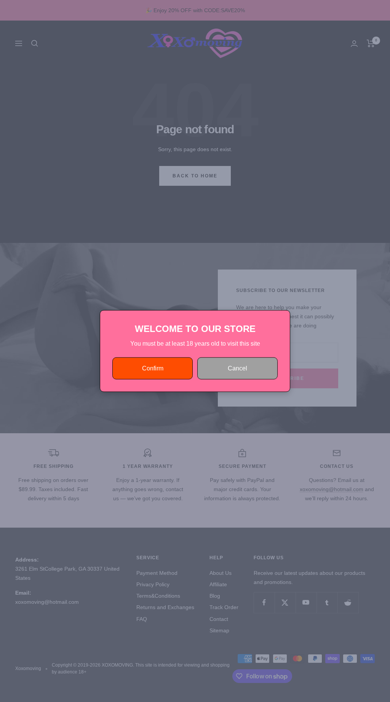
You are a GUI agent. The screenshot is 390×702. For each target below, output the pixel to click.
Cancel (237, 368)
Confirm (152, 368)
